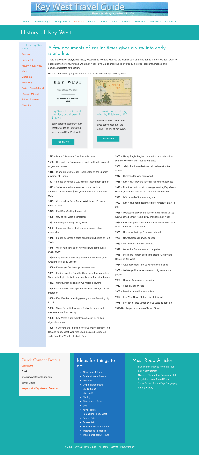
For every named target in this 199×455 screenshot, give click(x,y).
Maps (24, 71)
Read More (63, 141)
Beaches (26, 54)
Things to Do (61, 21)
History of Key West (32, 65)
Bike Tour (87, 380)
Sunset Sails (89, 422)
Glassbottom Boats (93, 401)
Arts (113, 21)
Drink (102, 21)
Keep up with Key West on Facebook (40, 388)
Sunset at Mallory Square (96, 426)
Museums (27, 77)
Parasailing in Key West (95, 414)
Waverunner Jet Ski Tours (96, 434)
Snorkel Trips (89, 418)
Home (26, 21)
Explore (78, 21)
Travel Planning (40, 21)
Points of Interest (30, 99)
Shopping (26, 105)
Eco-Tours (88, 393)
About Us (154, 21)
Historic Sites (28, 60)
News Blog (27, 82)
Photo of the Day (30, 94)
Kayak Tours (89, 409)
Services (139, 21)
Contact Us (170, 21)
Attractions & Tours (92, 372)
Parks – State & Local (33, 88)
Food (90, 21)
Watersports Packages (94, 430)
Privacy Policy (127, 447)
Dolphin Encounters (93, 384)
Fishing (86, 397)
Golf (85, 405)
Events (125, 21)
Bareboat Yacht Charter (94, 376)
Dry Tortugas (89, 389)
